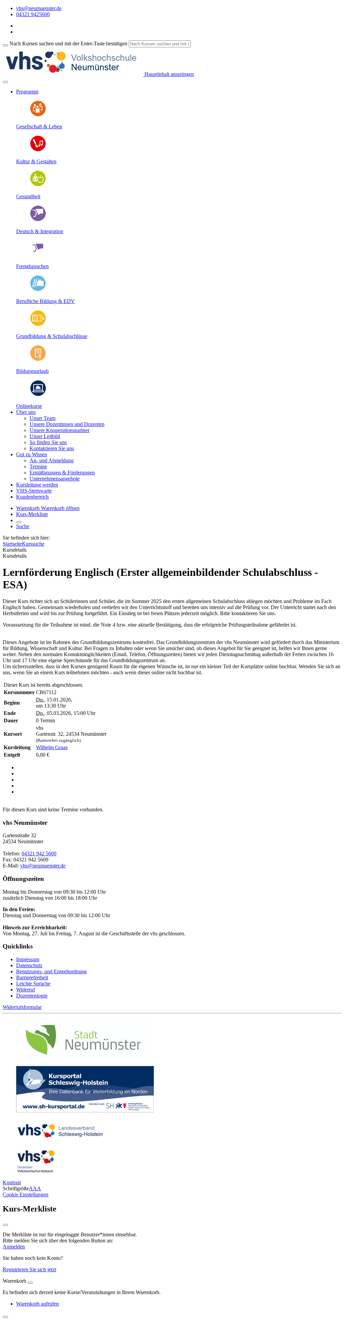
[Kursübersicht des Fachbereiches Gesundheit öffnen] (38, 185)
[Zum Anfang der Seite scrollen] (5, 1317)
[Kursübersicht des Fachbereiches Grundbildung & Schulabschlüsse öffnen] (38, 325)
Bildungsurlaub (32, 371)
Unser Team (42, 418)
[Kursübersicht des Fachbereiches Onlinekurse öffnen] (38, 394)
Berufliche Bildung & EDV (45, 301)
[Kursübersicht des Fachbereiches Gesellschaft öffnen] (38, 115)
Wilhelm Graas (52, 747)
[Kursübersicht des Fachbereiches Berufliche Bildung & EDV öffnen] (38, 290)
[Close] (30, 1283)
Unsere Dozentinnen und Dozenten (67, 424)
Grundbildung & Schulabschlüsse (51, 336)
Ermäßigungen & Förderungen (62, 472)
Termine (38, 466)
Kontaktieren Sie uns (52, 448)
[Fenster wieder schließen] (5, 1225)
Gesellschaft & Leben (39, 126)
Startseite (12, 544)
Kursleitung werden (37, 484)
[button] (60, 508)
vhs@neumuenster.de (43, 865)
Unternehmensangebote (55, 478)
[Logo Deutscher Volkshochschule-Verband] (35, 1171)
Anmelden (14, 1246)
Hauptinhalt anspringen (168, 74)
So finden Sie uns (48, 442)
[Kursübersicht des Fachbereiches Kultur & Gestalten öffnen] (38, 150)
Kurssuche (33, 544)
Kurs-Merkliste (32, 514)
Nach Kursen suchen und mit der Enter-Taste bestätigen (68, 43)
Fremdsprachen (32, 266)
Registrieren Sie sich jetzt (29, 1269)
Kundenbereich (32, 497)
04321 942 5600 (39, 853)
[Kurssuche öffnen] (19, 522)
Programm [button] (27, 91)
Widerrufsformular (22, 1007)
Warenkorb (28, 508)
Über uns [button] (26, 412)
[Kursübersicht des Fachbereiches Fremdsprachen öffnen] (38, 255)
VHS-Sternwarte (34, 491)
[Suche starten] (5, 45)
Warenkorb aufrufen (37, 1304)
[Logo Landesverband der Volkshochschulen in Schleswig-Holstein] (60, 1141)
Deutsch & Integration (39, 231)
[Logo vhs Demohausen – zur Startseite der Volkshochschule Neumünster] (73, 74)
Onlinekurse (29, 406)
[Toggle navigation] (5, 82)
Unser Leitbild (45, 436)
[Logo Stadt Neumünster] (83, 1057)
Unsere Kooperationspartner (59, 430)
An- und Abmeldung (52, 460)
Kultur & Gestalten (36, 161)
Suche (22, 526)
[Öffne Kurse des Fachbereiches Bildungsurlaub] (38, 360)
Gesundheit (28, 196)
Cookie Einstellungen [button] (25, 1194)
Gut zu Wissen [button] (31, 454)
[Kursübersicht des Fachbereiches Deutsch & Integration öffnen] (38, 220)
